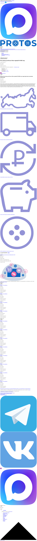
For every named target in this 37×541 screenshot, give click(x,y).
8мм (0, 380)
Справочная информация (13, 388)
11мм (1, 363)
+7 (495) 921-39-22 (2, 391)
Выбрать (3, 285)
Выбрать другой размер (4, 58)
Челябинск (3, 39)
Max (8, 391)
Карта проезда (10, 511)
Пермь (4, 518)
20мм (1, 346)
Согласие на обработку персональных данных (6, 393)
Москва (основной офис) (6, 512)
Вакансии (23, 388)
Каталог (3, 53)
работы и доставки (6, 71)
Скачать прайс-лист (11, 49)
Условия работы (2, 1)
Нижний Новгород (5, 514)
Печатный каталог (6, 49)
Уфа (3, 517)
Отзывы (17, 388)
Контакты (11, 1)
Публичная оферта (2, 394)
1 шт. (9, 252)
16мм (1, 284)
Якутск (4, 520)
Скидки (5, 1)
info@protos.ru (11, 391)
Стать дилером (18, 49)
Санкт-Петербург (5, 513)
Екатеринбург (5, 515)
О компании (7, 1)
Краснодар (4, 516)
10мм (1, 320)
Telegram (6, 391)
